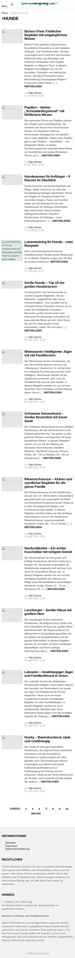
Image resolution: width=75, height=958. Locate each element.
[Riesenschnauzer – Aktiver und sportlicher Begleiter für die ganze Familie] (12, 484)
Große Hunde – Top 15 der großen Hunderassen (44, 284)
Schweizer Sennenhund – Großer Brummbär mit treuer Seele (45, 417)
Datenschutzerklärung (17, 848)
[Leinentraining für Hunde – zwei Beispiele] (12, 250)
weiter (36, 813)
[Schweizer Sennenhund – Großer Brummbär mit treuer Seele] (12, 420)
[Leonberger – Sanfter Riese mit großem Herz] (12, 615)
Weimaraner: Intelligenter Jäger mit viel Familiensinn (48, 353)
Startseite (10, 842)
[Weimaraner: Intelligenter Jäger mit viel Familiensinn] (12, 357)
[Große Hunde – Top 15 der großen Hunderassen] (12, 285)
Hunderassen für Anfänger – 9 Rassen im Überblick (47, 178)
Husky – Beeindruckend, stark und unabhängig (47, 739)
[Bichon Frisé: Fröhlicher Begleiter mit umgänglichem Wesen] (12, 36)
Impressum (11, 845)
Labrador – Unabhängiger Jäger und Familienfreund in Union (48, 674)
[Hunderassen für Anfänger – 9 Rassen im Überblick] (12, 180)
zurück (15, 808)
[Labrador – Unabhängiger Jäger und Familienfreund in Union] (12, 677)
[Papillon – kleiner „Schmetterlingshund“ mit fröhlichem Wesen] (12, 112)
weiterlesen (33, 86)
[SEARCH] (71, 4)
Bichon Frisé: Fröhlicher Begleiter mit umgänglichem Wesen (45, 35)
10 (67, 808)
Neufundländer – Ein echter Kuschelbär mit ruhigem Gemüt (48, 550)
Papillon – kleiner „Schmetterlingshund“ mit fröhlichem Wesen (44, 111)
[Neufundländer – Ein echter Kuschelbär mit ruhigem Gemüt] (12, 553)
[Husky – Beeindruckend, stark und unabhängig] (12, 742)
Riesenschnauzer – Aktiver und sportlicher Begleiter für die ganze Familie (48, 482)
